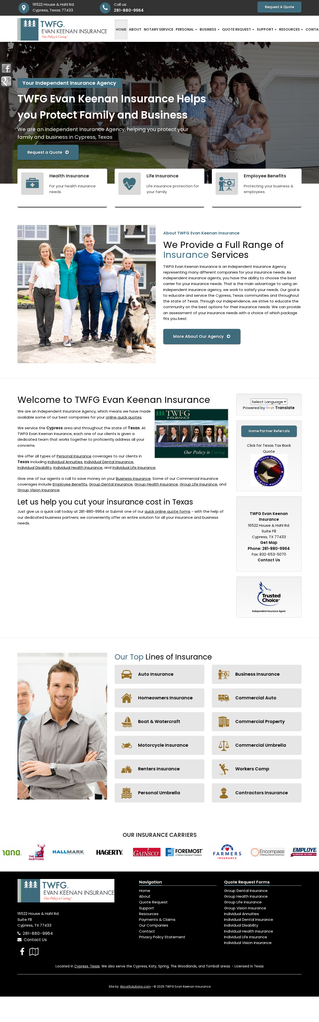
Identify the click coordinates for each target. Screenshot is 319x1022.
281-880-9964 (129, 10)
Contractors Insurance (261, 793)
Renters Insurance (158, 769)
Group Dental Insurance (111, 484)
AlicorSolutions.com (135, 986)
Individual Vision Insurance (248, 942)
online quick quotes (124, 417)
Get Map (268, 542)
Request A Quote (279, 7)
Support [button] (265, 29)
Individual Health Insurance (77, 467)
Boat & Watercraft (158, 721)
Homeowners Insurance (165, 698)
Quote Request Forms (247, 882)
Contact (147, 931)
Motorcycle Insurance (162, 745)
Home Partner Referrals (269, 431)
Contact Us (269, 560)
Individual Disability (34, 467)
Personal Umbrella (158, 793)
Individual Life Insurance (134, 467)
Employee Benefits (70, 484)
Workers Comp (251, 769)
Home (121, 29)
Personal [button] (185, 29)
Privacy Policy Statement (162, 937)
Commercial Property (259, 721)
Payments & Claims (157, 919)
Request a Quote (46, 152)
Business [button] (208, 29)
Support (146, 908)
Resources (149, 913)
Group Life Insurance (198, 484)
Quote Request (153, 902)
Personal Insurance (74, 456)
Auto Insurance (155, 674)
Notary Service (158, 29)
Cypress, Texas (87, 966)
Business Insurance (133, 478)
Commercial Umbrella (260, 745)
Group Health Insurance (156, 484)
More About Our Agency (200, 336)
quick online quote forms (167, 511)
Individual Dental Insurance (108, 461)
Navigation (150, 882)
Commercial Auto (255, 698)
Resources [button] (290, 29)
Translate (285, 407)
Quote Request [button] (237, 29)
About (135, 29)
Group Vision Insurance (38, 490)
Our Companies (153, 925)
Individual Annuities (65, 461)
